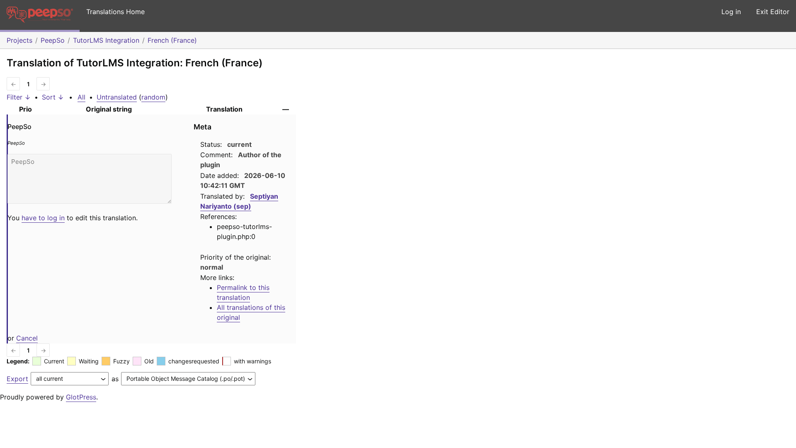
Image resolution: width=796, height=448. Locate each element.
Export (17, 379)
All (81, 97)
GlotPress (81, 397)
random (153, 97)
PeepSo (53, 40)
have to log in (43, 218)
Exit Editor (772, 11)
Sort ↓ (53, 97)
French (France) (172, 40)
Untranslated (117, 97)
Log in (731, 11)
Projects (19, 40)
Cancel (27, 338)
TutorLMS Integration (106, 40)
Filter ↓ (19, 97)
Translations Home (115, 11)
